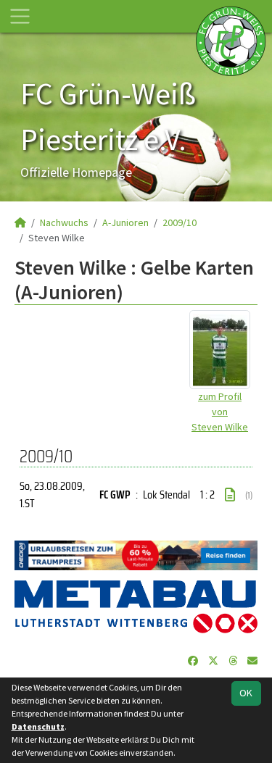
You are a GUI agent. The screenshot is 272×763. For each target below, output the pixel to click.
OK (245, 692)
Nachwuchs (64, 222)
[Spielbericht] (230, 495)
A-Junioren (125, 222)
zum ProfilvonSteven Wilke (219, 411)
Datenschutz (38, 726)
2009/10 (179, 222)
